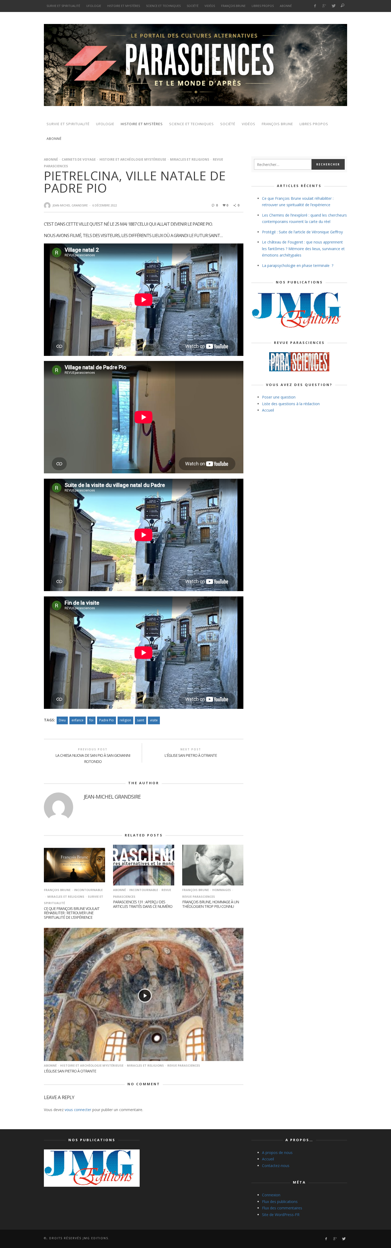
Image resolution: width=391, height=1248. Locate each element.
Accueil (268, 410)
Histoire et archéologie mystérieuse (132, 159)
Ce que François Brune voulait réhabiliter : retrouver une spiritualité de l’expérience (71, 913)
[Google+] (324, 6)
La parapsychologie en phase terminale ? (297, 265)
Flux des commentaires (282, 1207)
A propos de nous (277, 1152)
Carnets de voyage (79, 159)
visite (154, 720)
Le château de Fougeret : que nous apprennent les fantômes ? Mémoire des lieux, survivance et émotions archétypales (303, 248)
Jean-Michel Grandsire (70, 205)
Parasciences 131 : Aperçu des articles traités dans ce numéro (142, 904)
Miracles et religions (189, 159)
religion (125, 720)
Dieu (62, 720)
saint (140, 720)
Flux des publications (280, 1201)
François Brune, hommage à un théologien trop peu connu (210, 904)
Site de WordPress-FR (281, 1214)
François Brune (57, 890)
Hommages (221, 890)
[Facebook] (315, 6)
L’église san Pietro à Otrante (70, 1071)
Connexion (271, 1194)
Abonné (51, 159)
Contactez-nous (275, 1165)
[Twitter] (333, 6)
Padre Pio (106, 720)
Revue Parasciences (183, 1065)
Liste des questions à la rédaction (291, 403)
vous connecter (78, 1109)
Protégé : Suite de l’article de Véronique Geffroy (302, 231)
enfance (78, 720)
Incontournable (88, 890)
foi (91, 720)
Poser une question (279, 397)
